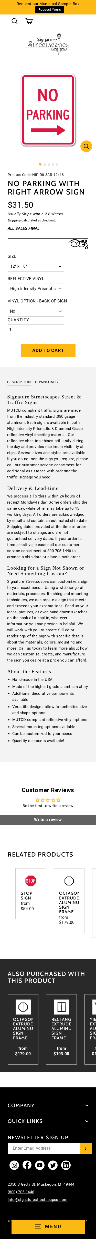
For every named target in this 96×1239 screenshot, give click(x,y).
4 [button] (53, 164)
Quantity (18, 319)
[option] (48, 110)
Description (19, 382)
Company (21, 1105)
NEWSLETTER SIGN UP (38, 1137)
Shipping (14, 220)
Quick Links (25, 1121)
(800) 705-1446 (21, 1192)
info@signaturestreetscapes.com (37, 1199)
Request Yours (49, 9)
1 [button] (40, 164)
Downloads (46, 382)
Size (12, 256)
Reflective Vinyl (26, 278)
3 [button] (49, 164)
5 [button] (57, 164)
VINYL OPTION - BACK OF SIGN (37, 301)
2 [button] (45, 164)
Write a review (48, 819)
